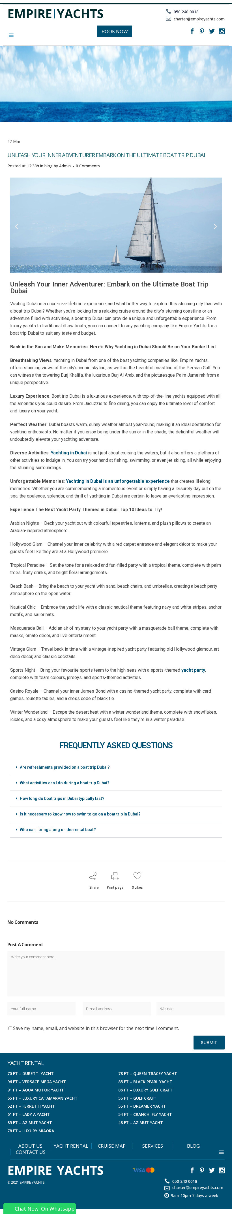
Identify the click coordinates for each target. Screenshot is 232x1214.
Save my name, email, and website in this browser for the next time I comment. (96, 1028)
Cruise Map (112, 1146)
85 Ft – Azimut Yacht (29, 1122)
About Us (30, 1146)
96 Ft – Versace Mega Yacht (36, 1081)
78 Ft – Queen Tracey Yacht (147, 1073)
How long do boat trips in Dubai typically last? (62, 798)
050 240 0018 (186, 11)
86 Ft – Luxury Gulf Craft (145, 1090)
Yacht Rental (71, 1146)
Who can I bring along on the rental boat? (58, 829)
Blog (193, 1146)
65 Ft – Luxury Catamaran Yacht (42, 1098)
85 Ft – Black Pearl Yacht (145, 1081)
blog (48, 165)
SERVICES (152, 1146)
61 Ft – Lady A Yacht (28, 1114)
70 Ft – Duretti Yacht (30, 1073)
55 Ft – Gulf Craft (137, 1098)
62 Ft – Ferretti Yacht (31, 1106)
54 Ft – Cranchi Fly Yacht (145, 1114)
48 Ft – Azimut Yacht (140, 1122)
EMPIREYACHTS (55, 13)
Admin (65, 165)
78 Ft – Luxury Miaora (30, 1130)
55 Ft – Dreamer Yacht (142, 1106)
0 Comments (88, 165)
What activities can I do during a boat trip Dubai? (64, 783)
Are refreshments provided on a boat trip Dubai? (65, 767)
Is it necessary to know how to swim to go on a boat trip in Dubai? (80, 814)
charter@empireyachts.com (199, 19)
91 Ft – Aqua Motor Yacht (35, 1090)
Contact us (31, 1152)
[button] (16, 226)
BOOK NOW (115, 31)
